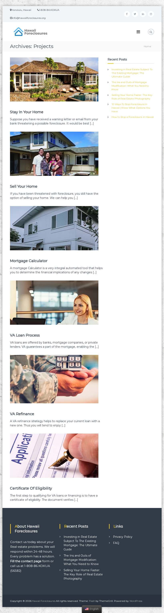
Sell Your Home (23, 186)
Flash (92, 600)
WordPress (135, 600)
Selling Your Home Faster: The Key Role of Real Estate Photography (83, 574)
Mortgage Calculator (28, 261)
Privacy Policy (122, 537)
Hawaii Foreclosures (43, 600)
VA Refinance (22, 414)
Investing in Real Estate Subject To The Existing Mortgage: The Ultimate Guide (132, 73)
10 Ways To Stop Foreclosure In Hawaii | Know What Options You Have (131, 108)
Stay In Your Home (26, 112)
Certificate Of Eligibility (31, 488)
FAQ (116, 543)
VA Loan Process (25, 335)
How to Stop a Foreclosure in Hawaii (133, 116)
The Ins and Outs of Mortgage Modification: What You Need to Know (130, 86)
